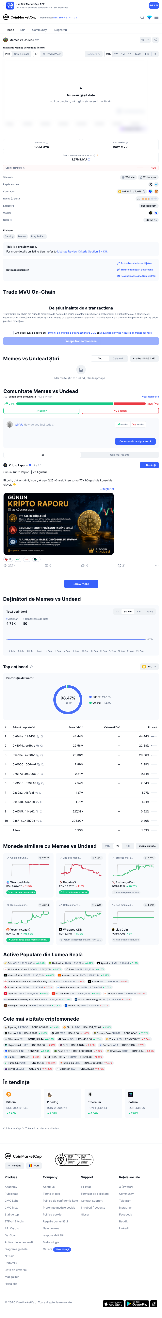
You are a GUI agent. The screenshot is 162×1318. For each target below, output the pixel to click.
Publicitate (11, 1193)
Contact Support (92, 1200)
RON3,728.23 (129, 1039)
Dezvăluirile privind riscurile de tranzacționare (125, 332)
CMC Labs (12, 1200)
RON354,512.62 (89, 1027)
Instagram (125, 1207)
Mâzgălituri (12, 1276)
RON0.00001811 (79, 1050)
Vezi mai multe (150, 396)
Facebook (125, 1214)
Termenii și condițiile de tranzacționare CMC (71, 332)
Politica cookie (52, 1214)
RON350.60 (31, 1045)
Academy (11, 1186)
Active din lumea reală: (19, 1242)
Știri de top (12, 1214)
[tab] (37, 54)
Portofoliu (11, 1263)
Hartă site (11, 1283)
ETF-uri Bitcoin (14, 1221)
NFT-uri (9, 1256)
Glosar (85, 1214)
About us (49, 1186)
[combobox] (94, 54)
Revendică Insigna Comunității (138, 275)
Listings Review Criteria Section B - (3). (82, 251)
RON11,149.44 (31, 1039)
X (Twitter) (126, 1186)
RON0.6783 (30, 1068)
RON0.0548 (122, 1033)
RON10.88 (74, 1056)
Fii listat (86, 1186)
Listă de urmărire (16, 1270)
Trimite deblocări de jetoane (137, 269)
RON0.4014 (79, 1045)
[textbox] (64, 429)
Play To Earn (38, 236)
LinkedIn (124, 1228)
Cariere (47, 1249)
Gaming (9, 236)
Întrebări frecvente (93, 1207)
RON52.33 (29, 1050)
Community (126, 1193)
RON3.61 (24, 1056)
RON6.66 (72, 1033)
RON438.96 (81, 1039)
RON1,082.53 (82, 1068)
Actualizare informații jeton (136, 263)
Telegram (125, 1200)
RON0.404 (132, 1050)
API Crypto (12, 1228)
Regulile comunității (55, 1221)
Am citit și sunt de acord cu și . (83, 332)
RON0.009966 (33, 1027)
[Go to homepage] (19, 17)
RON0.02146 (32, 1062)
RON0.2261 (27, 1033)
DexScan (10, 1235)
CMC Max (11, 1207)
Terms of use (51, 1193)
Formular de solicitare (95, 1193)
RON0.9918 (123, 1045)
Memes (22, 236)
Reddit (123, 1221)
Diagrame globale (16, 1249)
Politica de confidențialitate (60, 1200)
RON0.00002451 (87, 1062)
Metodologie (51, 1242)
